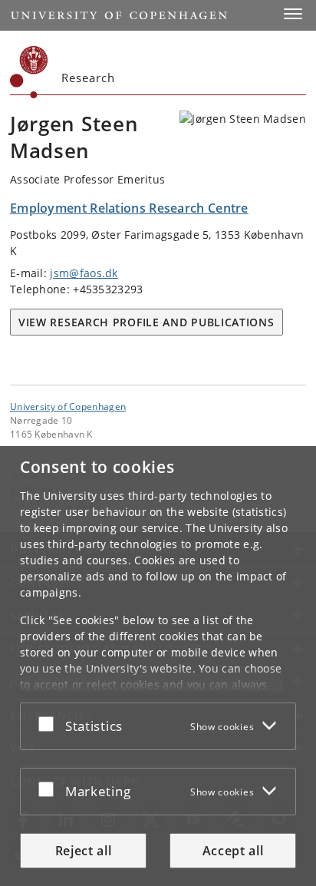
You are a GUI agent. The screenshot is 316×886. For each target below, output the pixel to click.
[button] (293, 14)
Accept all (233, 850)
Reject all (83, 850)
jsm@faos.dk (83, 273)
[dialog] (158, 666)
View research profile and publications (146, 322)
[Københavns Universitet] (29, 72)
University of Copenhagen (68, 406)
